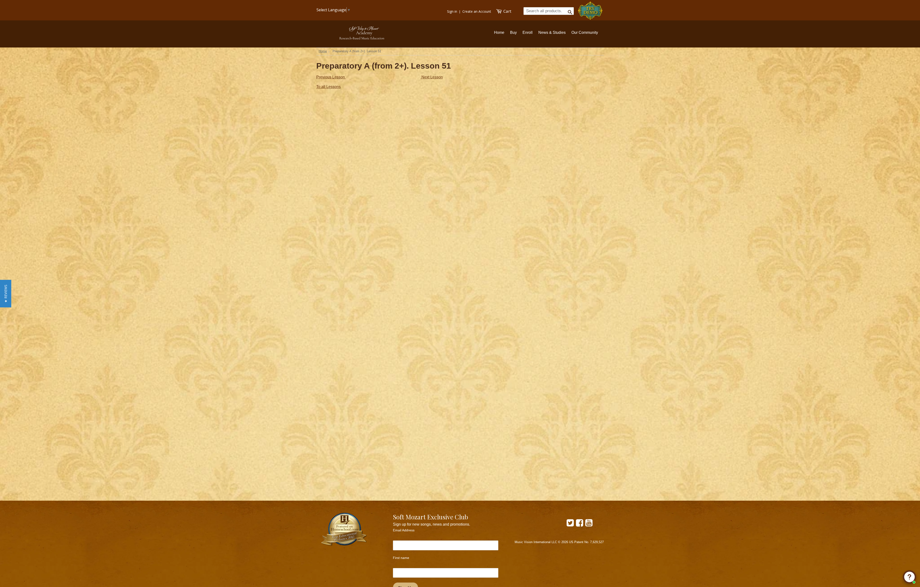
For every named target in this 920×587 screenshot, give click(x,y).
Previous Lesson (331, 77)
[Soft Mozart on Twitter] (570, 524)
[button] (5, 293)
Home (499, 32)
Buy (513, 32)
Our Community (584, 32)
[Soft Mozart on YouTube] (588, 524)
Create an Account (476, 11)
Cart (506, 11)
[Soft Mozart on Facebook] (579, 524)
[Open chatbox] (909, 577)
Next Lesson (431, 77)
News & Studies (552, 32)
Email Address (403, 530)
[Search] (568, 11)
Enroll (528, 32)
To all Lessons (328, 87)
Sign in (450, 11)
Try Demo (590, 8)
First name (401, 558)
